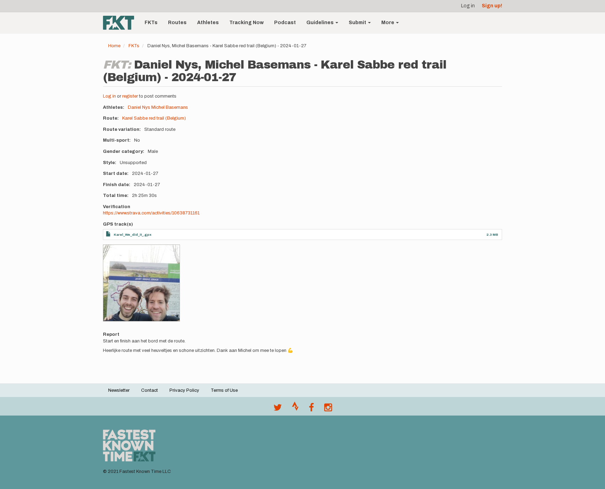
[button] (141, 282)
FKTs (151, 22)
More (388, 22)
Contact (149, 390)
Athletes (208, 22)
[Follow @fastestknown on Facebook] (311, 409)
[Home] (121, 23)
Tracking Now (246, 22)
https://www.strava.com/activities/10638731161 (151, 213)
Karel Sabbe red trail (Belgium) (154, 118)
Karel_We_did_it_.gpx (133, 234)
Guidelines (320, 22)
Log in (468, 5)
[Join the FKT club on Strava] (295, 409)
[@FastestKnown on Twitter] (277, 409)
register (130, 96)
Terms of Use (224, 390)
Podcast (285, 22)
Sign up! (492, 5)
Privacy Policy (184, 390)
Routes (177, 22)
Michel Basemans (169, 107)
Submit (358, 22)
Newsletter (119, 390)
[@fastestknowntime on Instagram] (328, 409)
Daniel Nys (139, 107)
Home (114, 45)
